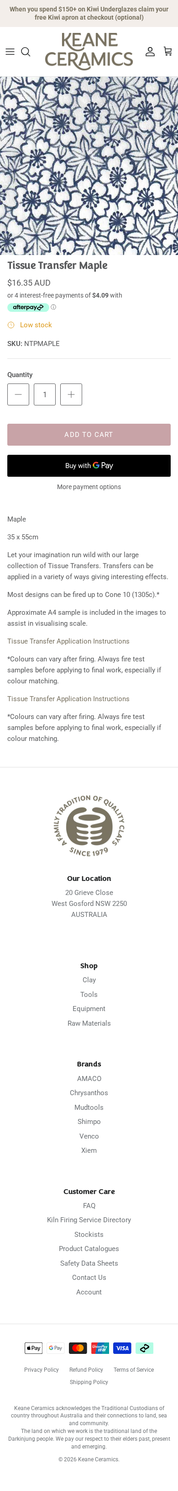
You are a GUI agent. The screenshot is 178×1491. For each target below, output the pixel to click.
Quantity (19, 375)
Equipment (89, 1009)
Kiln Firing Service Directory (89, 1220)
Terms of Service (134, 1370)
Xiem (89, 1150)
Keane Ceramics (98, 1459)
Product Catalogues (89, 1249)
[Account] (148, 52)
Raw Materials (89, 1023)
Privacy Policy (41, 1370)
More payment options (89, 486)
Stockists (89, 1234)
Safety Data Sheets (89, 1263)
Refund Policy (86, 1370)
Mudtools (89, 1107)
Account (89, 1292)
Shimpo (89, 1122)
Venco (89, 1136)
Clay (89, 980)
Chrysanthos (89, 1093)
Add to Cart (88, 435)
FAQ (89, 1206)
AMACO (89, 1079)
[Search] (30, 52)
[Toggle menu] (10, 52)
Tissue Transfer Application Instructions (68, 641)
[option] (89, 166)
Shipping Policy (89, 1382)
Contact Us (89, 1277)
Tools (89, 994)
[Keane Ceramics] (89, 52)
